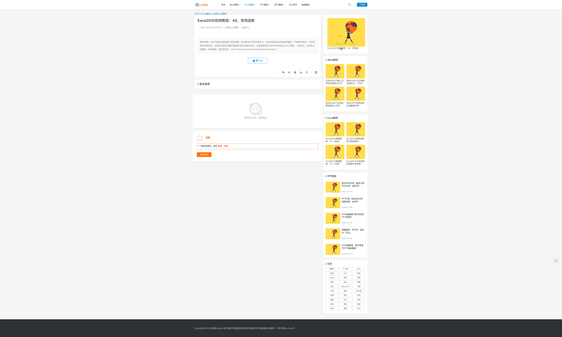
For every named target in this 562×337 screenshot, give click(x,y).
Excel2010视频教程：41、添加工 (334, 139)
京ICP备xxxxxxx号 (286, 328)
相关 (345, 304)
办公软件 (293, 4)
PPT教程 (264, 4)
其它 (345, 295)
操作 (332, 304)
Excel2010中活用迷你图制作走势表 (355, 162)
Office (332, 278)
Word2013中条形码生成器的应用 (355, 104)
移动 (345, 278)
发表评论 (204, 154)
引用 (332, 291)
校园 (332, 273)
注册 (226, 146)
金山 (345, 282)
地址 (345, 291)
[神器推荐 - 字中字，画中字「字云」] (333, 233)
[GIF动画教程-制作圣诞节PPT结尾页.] (333, 218)
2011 (345, 273)
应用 (358, 300)
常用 (332, 295)
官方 (332, 287)
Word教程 (234, 4)
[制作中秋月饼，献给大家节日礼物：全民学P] (333, 187)
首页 (223, 4)
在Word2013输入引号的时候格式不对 (335, 81)
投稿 (363, 5)
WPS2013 (345, 287)
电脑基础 (305, 4)
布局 (332, 308)
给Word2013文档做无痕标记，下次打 (355, 81)
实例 (358, 295)
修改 (358, 304)
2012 (359, 269)
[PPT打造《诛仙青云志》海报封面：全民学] (333, 202)
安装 (358, 278)
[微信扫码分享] (284, 72)
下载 (358, 287)
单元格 (358, 291)
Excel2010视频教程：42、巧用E (334, 162)
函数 (332, 300)
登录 (220, 146)
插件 (332, 282)
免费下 (332, 269)
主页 (197, 13)
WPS (345, 300)
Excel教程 (249, 4)
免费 (358, 282)
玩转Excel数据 (219, 13)
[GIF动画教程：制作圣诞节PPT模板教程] (333, 249)
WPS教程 (278, 4)
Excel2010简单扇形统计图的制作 (355, 139)
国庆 (358, 273)
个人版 (345, 269)
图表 (345, 308)
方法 (358, 308)
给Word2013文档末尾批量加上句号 (335, 104)
